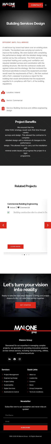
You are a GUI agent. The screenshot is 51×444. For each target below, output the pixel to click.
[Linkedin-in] (9, 359)
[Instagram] (19, 359)
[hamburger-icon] (46, 5)
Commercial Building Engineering (22, 204)
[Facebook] (14, 359)
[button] (3, 225)
